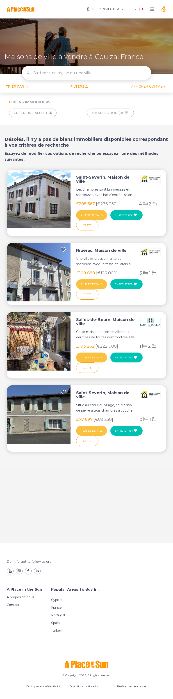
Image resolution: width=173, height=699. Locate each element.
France (56, 608)
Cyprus (56, 600)
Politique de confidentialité (43, 686)
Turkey (56, 630)
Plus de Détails (91, 215)
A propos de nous (20, 597)
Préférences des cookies (132, 686)
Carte (87, 225)
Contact (13, 605)
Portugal (58, 615)
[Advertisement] (86, 501)
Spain (55, 623)
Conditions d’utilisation (84, 686)
